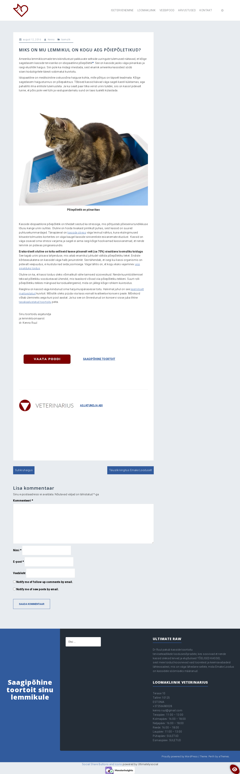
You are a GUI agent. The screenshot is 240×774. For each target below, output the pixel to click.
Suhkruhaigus (24, 470)
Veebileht (19, 573)
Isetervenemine (122, 10)
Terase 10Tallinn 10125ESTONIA (161, 697)
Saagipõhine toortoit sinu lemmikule (30, 690)
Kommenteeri (23, 500)
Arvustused (187, 10)
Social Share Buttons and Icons (102, 764)
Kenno (51, 39)
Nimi (17, 550)
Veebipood (167, 10)
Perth (211, 756)
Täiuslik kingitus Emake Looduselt (130, 470)
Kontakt (206, 10)
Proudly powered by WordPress (180, 756)
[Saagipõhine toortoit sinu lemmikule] (20, 10)
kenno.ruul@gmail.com (167, 710)
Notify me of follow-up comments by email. (44, 581)
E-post (18, 561)
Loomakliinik (146, 10)
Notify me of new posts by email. (37, 589)
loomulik (65, 39)
